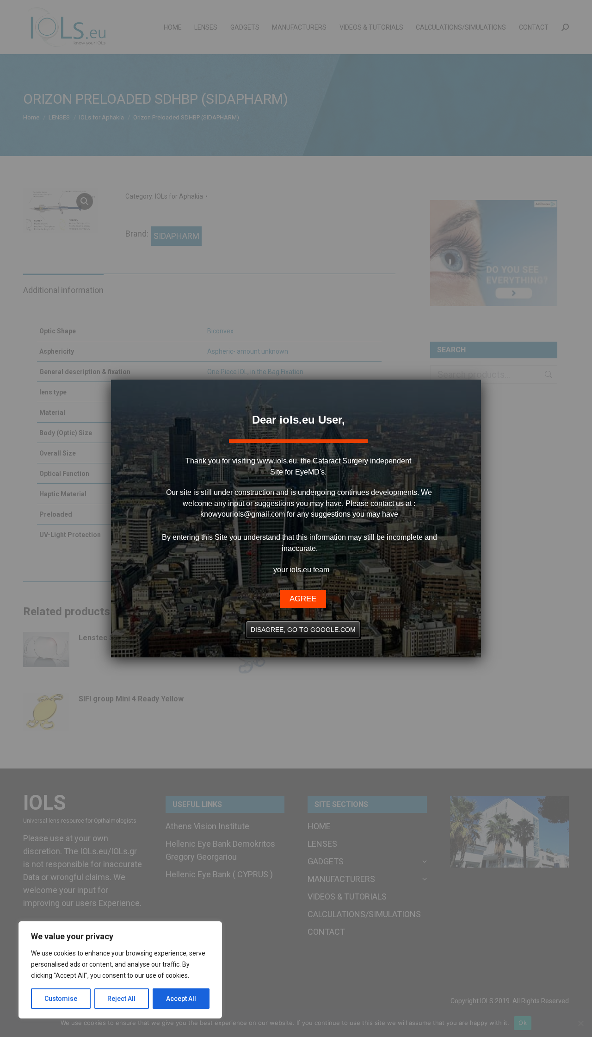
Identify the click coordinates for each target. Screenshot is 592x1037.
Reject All (121, 998)
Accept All (181, 998)
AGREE (303, 598)
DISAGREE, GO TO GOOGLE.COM (303, 629)
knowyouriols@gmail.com (242, 514)
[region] (120, 969)
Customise (60, 998)
